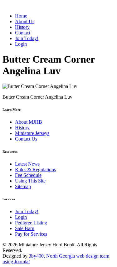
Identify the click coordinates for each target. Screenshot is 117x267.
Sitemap (23, 186)
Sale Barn (24, 228)
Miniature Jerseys (32, 133)
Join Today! (26, 211)
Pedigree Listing (31, 222)
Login (21, 217)
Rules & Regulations (35, 169)
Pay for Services (31, 234)
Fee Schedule (28, 175)
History (22, 127)
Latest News (27, 164)
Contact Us (26, 138)
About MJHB (28, 122)
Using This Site (30, 180)
